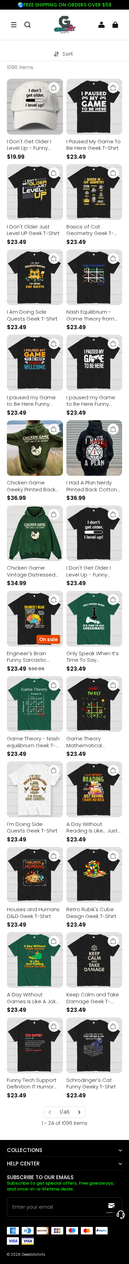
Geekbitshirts (33, 1254)
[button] (14, 25)
